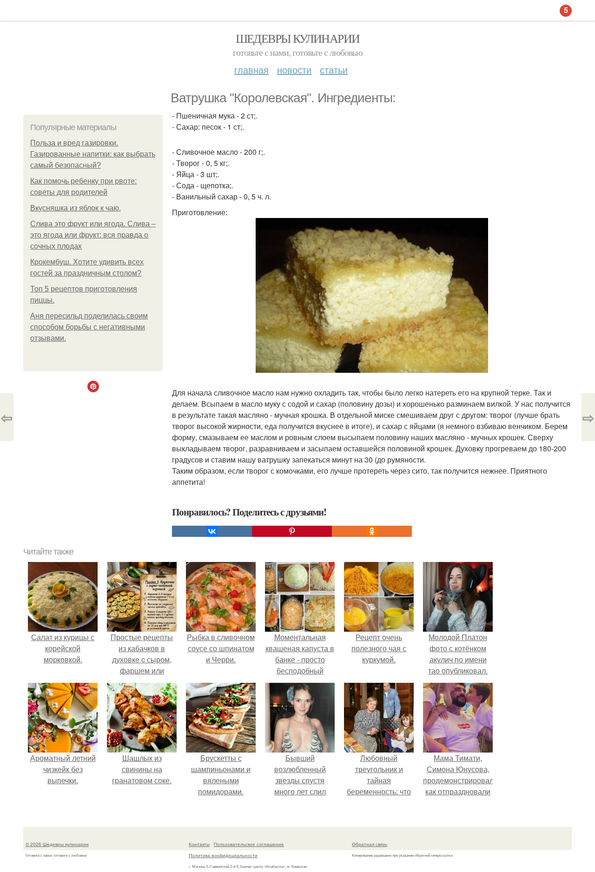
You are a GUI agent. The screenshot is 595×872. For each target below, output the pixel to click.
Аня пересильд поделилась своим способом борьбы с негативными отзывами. (89, 327)
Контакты (199, 844)
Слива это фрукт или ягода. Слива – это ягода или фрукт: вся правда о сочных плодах (93, 235)
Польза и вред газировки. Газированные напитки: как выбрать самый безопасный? (92, 154)
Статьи (334, 69)
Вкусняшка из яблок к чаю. (75, 208)
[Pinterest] (292, 531)
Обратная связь (369, 844)
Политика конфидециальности (223, 855)
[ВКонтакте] (212, 531)
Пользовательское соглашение (249, 844)
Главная (251, 69)
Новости (294, 69)
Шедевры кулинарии (298, 38)
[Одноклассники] (372, 531)
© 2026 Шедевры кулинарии (57, 844)
